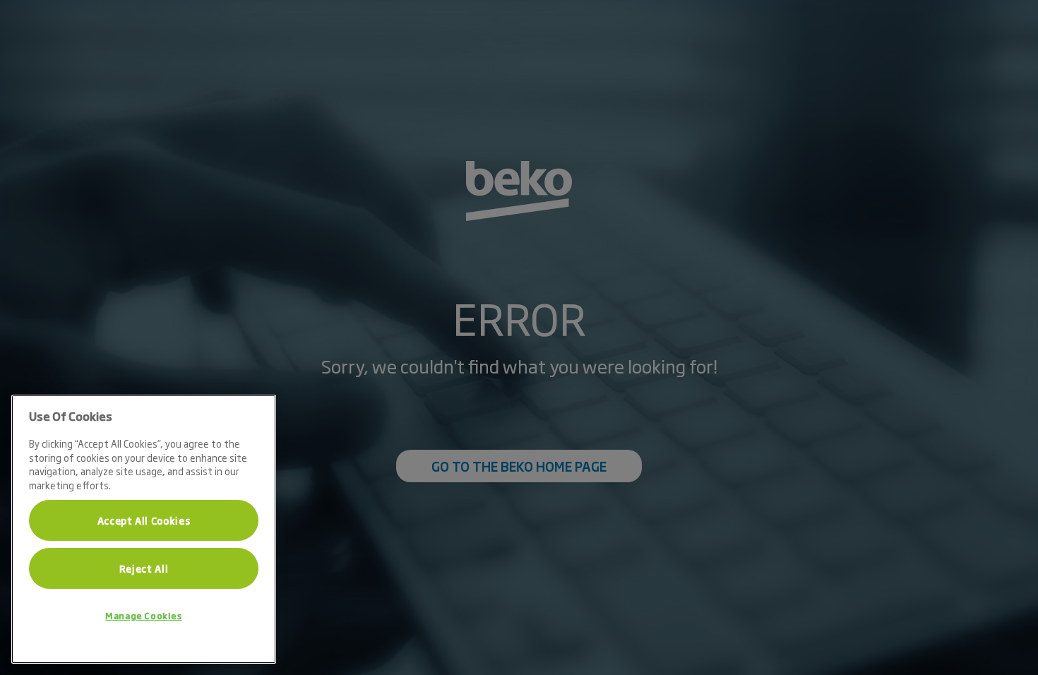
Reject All (144, 568)
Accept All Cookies (144, 520)
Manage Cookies (143, 615)
